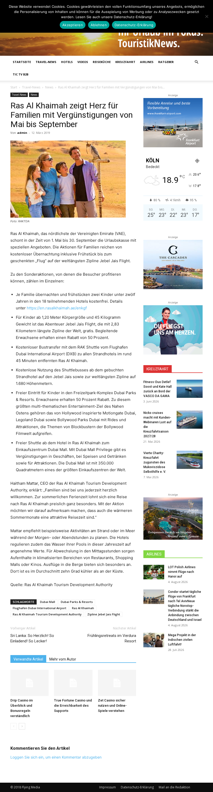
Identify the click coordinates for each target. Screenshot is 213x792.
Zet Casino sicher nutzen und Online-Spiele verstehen (112, 705)
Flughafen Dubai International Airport (39, 608)
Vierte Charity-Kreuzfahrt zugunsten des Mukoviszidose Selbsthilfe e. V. (154, 462)
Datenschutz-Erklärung (137, 787)
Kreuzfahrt (125, 62)
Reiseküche (102, 62)
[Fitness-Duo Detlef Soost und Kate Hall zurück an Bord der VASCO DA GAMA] (190, 389)
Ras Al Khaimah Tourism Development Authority (47, 614)
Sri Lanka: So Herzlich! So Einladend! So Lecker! (32, 638)
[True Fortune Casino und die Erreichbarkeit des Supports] (73, 683)
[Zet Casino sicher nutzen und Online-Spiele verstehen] (117, 683)
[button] (196, 62)
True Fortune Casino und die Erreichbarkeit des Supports (73, 705)
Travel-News (46, 62)
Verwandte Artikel (28, 659)
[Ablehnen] (206, 16)
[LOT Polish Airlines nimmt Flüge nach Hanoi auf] (153, 572)
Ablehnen (99, 25)
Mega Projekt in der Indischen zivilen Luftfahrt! (182, 639)
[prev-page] (13, 726)
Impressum (107, 787)
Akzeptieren (72, 25)
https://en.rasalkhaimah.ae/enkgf (57, 307)
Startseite (22, 62)
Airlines (147, 62)
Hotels (67, 62)
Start (13, 87)
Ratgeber (166, 62)
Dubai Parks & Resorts (77, 602)
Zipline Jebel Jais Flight (103, 614)
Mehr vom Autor (62, 659)
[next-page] (22, 726)
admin (22, 133)
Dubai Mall (47, 602)
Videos (82, 62)
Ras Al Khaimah (83, 608)
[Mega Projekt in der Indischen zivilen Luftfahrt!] (153, 640)
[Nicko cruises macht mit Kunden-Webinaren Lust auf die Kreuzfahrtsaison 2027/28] (190, 420)
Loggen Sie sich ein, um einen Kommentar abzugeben (56, 757)
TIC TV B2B (20, 74)
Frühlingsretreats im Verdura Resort (112, 638)
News (49, 87)
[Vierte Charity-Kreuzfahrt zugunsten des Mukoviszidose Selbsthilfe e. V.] (190, 460)
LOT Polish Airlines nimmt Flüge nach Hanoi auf (182, 571)
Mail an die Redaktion (174, 787)
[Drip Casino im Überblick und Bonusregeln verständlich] (29, 683)
